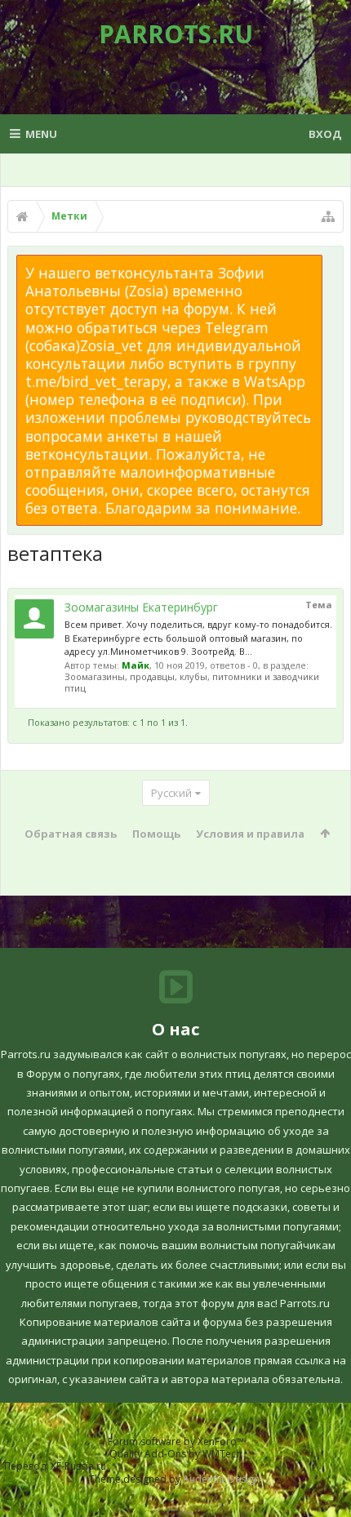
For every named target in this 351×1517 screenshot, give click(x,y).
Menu (41, 134)
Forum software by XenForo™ (176, 1441)
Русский (171, 792)
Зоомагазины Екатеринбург (141, 607)
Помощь (156, 833)
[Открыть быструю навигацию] (328, 216)
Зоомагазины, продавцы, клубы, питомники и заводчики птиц (191, 682)
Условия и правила (250, 833)
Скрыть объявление (332, 262)
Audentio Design (221, 1479)
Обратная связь (70, 833)
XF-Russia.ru (78, 1466)
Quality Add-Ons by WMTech (175, 1454)
